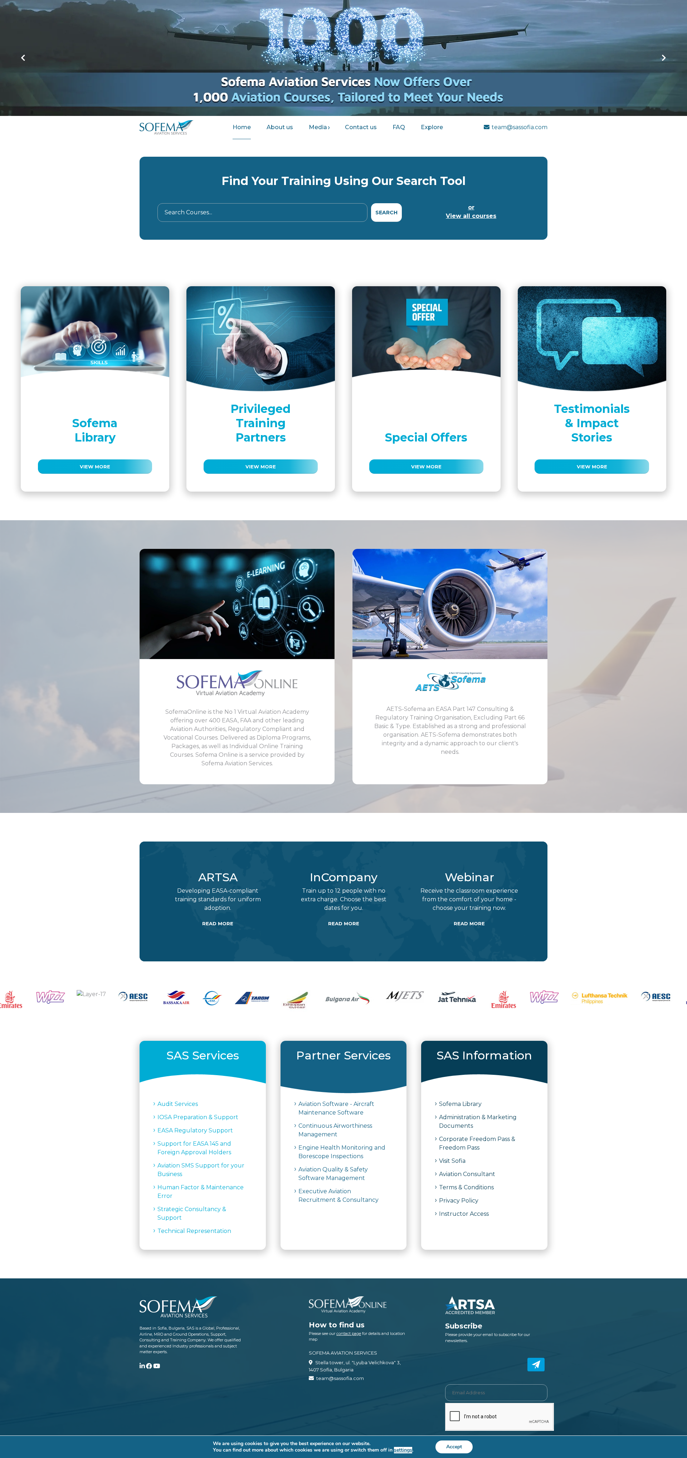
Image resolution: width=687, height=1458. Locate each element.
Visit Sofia (452, 1160)
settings (403, 1450)
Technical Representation (194, 1231)
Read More (217, 923)
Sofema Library (460, 1104)
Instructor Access (464, 1213)
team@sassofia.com (519, 127)
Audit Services (177, 1104)
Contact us (361, 127)
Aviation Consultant (467, 1174)
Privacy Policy (458, 1200)
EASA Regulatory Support (195, 1130)
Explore (432, 127)
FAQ (399, 127)
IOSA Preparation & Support (197, 1117)
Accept (454, 1446)
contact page (348, 1333)
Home (242, 127)
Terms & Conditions (466, 1187)
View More (95, 466)
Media (318, 127)
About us (280, 127)
